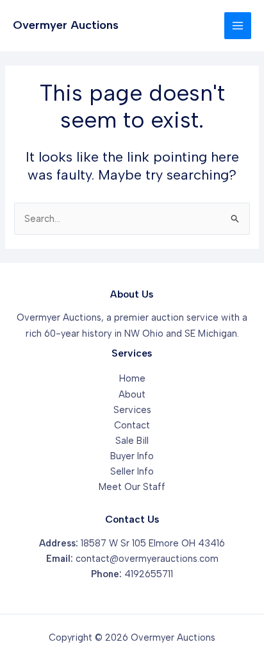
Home (132, 378)
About (132, 394)
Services (132, 410)
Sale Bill (132, 440)
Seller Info (132, 471)
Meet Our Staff (132, 487)
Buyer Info (132, 456)
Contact (132, 425)
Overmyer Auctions (66, 25)
